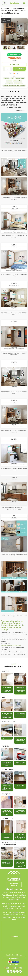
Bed (12, 78)
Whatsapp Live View (15, 54)
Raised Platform (18, 80)
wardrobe (9, 80)
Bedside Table (18, 83)
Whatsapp (14, 3)
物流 (21, 974)
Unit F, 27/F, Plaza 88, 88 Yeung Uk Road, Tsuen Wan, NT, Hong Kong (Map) (14, 915)
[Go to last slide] (2, 31)
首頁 (2, 16)
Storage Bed (9, 83)
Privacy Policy (14, 964)
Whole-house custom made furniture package (14, 85)
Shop (5, 16)
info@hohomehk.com (14, 955)
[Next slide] (26, 31)
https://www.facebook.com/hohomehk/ (11, 645)
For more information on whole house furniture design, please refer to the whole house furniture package (12, 625)
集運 (16, 974)
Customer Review (14, 884)
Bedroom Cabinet (20, 78)
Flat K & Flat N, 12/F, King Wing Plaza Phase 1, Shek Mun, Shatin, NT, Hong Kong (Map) (14, 895)
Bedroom (10, 16)
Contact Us (14, 936)
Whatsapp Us (14, 958)
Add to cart (19, 68)
